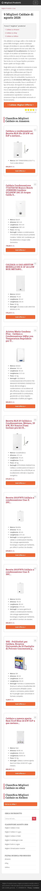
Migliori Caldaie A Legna (13, 832)
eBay (6, 863)
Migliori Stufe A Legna (12, 844)
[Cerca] (34, 818)
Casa (14, 8)
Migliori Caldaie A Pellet (13, 836)
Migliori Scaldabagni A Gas (14, 840)
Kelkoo (7, 867)
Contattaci (36, 888)
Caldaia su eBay (11, 33)
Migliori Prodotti (12, 2)
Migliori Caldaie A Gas (12, 828)
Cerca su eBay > (11, 804)
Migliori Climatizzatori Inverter (15, 848)
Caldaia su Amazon (12, 30)
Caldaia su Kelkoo (11, 36)
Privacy (30, 888)
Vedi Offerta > (20, 171)
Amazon (8, 859)
